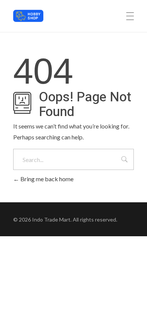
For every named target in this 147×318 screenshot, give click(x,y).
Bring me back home (46, 178)
